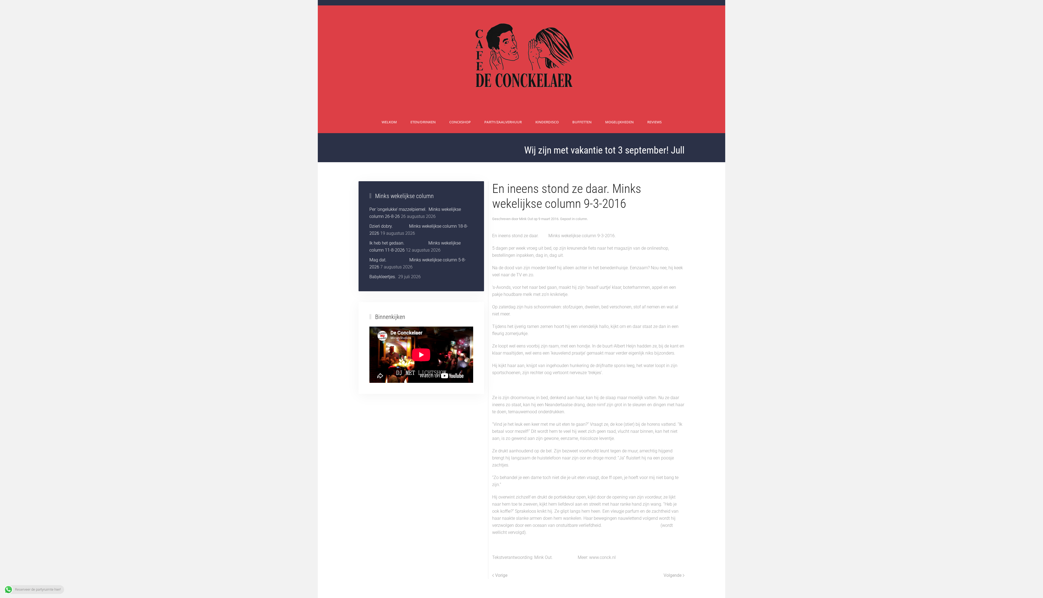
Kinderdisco (547, 122)
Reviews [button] (654, 122)
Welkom (389, 122)
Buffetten (582, 122)
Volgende (672, 575)
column (581, 219)
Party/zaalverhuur (503, 122)
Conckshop (460, 122)
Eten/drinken (423, 122)
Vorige (501, 575)
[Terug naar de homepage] (521, 58)
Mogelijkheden (619, 122)
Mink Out (526, 219)
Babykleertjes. (383, 276)
